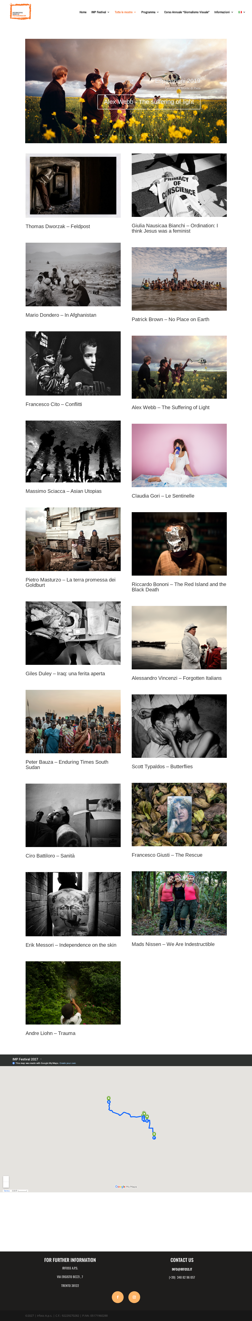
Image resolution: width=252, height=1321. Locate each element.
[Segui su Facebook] (118, 1297)
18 (153, 135)
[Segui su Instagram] (134, 1297)
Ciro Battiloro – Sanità (50, 856)
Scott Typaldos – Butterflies (162, 766)
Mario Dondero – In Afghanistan (61, 315)
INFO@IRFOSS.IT (182, 1269)
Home (83, 12)
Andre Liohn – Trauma (50, 1033)
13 (136, 135)
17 (149, 135)
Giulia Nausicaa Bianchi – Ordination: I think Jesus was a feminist (175, 228)
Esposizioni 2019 (177, 81)
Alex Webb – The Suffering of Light (170, 407)
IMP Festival (98, 12)
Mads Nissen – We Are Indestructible (173, 944)
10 (126, 135)
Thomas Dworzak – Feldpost (58, 226)
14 (139, 135)
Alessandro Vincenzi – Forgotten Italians (177, 678)
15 (143, 135)
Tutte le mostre (123, 12)
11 (129, 135)
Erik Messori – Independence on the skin (71, 945)
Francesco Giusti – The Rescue (167, 855)
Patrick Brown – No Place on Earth (170, 319)
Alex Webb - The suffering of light (149, 101)
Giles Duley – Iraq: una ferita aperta (65, 673)
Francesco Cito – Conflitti (54, 404)
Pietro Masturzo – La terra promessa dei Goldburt (71, 582)
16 (146, 135)
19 (156, 135)
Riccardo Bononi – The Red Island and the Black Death (179, 587)
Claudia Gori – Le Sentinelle (163, 496)
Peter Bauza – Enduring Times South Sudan (67, 764)
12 (132, 135)
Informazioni (222, 12)
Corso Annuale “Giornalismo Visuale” (186, 12)
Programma (148, 12)
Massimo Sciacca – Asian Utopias (64, 491)
